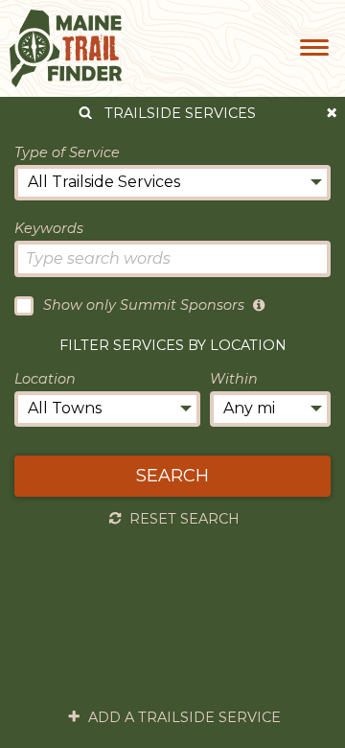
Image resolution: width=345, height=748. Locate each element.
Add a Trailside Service (184, 717)
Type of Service (67, 152)
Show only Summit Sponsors (143, 305)
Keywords (48, 228)
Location (45, 378)
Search (172, 475)
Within (234, 378)
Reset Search (184, 519)
